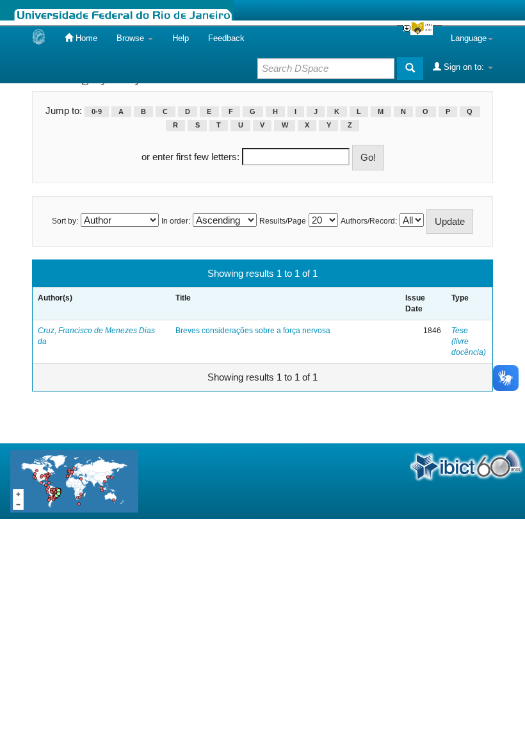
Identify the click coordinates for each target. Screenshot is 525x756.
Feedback (226, 38)
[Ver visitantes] (74, 480)
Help (180, 38)
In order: (175, 221)
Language (469, 38)
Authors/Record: (369, 221)
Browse (132, 38)
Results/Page (282, 221)
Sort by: (65, 221)
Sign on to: (464, 67)
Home (85, 38)
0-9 (97, 111)
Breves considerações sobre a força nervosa (252, 330)
